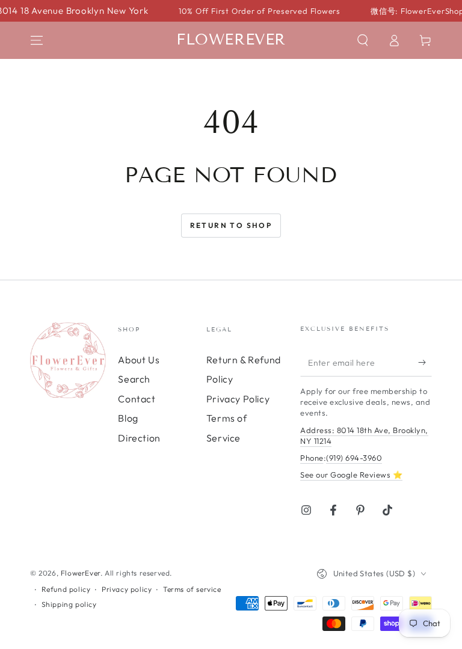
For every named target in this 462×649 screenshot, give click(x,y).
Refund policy (66, 589)
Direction (139, 438)
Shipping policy (69, 604)
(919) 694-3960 (354, 458)
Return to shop (231, 225)
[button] (362, 40)
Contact (136, 399)
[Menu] (36, 40)
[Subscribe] (425, 362)
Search (134, 379)
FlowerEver (80, 572)
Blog (128, 418)
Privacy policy (127, 589)
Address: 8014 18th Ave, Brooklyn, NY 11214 (364, 435)
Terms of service (192, 589)
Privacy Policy (238, 399)
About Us (138, 360)
